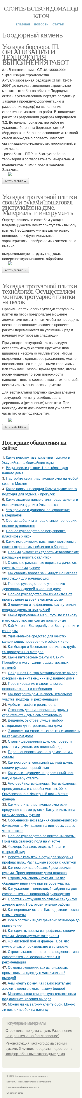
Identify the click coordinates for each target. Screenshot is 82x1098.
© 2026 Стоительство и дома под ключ (27, 1075)
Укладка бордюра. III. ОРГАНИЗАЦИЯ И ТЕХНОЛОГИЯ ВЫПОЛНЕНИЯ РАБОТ (35, 54)
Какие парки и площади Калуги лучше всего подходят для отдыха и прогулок (39, 491)
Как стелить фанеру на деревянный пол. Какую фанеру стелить (37, 775)
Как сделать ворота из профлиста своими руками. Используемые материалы (38, 933)
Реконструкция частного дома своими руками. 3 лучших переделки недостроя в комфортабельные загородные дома (38, 1048)
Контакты (11, 1081)
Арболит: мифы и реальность (32, 704)
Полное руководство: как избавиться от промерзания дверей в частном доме (37, 596)
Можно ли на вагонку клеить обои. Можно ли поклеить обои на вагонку (38, 1007)
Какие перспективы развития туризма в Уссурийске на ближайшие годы (36, 460)
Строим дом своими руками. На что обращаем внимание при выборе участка (36, 880)
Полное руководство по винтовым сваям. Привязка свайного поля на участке (38, 838)
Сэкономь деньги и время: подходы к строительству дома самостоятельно (35, 712)
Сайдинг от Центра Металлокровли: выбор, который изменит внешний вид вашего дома (40, 675)
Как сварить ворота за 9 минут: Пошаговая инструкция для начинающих (39, 575)
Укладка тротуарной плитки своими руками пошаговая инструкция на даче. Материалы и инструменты (39, 204)
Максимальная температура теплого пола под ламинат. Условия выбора (39, 996)
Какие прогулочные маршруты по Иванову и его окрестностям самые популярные (39, 617)
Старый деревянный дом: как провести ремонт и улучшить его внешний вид (37, 744)
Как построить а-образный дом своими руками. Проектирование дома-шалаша (36, 870)
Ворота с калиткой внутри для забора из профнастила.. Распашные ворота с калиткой (39, 859)
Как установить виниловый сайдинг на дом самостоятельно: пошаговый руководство (39, 891)
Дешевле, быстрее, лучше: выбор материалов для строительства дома (32, 723)
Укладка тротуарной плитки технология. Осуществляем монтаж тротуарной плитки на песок (39, 293)
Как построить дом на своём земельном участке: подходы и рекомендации (37, 696)
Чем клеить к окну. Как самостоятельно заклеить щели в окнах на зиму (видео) (36, 986)
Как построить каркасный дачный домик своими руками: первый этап (37, 765)
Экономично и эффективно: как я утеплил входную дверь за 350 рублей (39, 607)
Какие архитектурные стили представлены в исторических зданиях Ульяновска (40, 502)
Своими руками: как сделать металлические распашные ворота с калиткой (40, 554)
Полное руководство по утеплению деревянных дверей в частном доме (33, 586)
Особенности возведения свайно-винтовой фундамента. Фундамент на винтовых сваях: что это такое (40, 825)
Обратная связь (15, 1092)
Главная (23, 24)
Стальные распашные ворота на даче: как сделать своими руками (39, 565)
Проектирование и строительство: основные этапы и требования (32, 686)
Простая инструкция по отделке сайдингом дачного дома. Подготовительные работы (39, 901)
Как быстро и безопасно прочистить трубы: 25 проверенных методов (39, 649)
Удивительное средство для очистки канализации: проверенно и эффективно (35, 638)
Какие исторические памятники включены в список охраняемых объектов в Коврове (39, 544)
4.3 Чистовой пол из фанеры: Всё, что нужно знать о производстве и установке (35, 943)
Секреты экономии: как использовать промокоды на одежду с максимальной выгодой (35, 972)
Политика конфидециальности (23, 1086)
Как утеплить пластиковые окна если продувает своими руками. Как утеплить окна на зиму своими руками (38, 809)
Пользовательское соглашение (34, 1081)
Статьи (58, 24)
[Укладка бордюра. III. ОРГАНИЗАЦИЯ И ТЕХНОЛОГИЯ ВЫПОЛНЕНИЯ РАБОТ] (41, 174)
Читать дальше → (15, 181)
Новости (41, 24)
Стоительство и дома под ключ (41, 12)
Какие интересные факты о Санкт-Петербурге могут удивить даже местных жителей (35, 662)
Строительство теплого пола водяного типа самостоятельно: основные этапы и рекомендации (40, 957)
